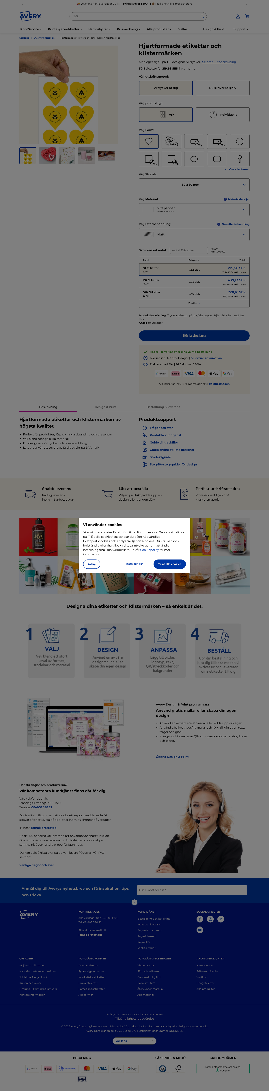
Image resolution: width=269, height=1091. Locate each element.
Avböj (92, 564)
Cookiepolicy (149, 550)
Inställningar (134, 563)
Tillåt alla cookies (169, 564)
